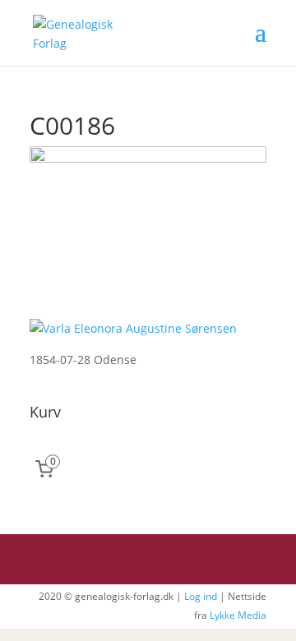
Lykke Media (238, 615)
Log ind (200, 596)
